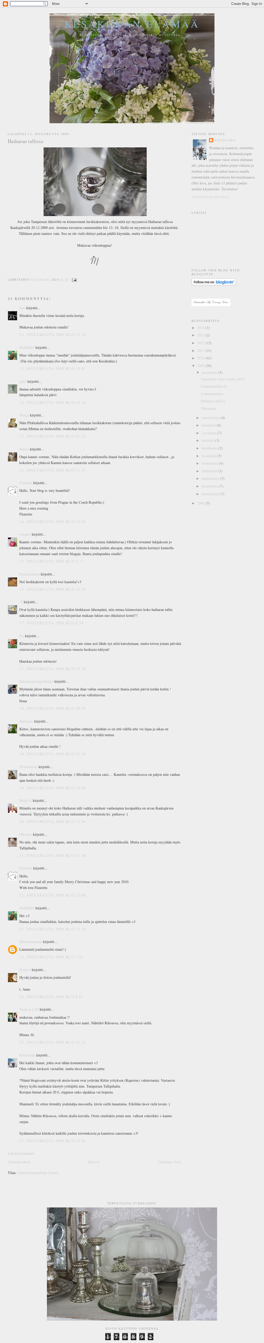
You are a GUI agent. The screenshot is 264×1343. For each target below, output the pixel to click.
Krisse (24, 449)
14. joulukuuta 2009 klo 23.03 (52, 521)
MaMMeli (27, 347)
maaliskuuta (211, 478)
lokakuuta (209, 425)
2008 (201, 503)
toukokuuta (210, 463)
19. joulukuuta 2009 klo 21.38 (52, 753)
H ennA (25, 969)
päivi (23, 381)
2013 (201, 335)
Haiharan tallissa (213, 400)
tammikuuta (211, 493)
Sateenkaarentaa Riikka (36, 681)
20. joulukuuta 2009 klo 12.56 (52, 821)
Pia (21, 635)
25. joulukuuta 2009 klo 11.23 (52, 1042)
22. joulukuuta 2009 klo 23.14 (52, 929)
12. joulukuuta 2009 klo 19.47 (52, 368)
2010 (201, 357)
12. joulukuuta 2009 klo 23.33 (52, 470)
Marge (24, 415)
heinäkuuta (210, 448)
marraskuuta (211, 417)
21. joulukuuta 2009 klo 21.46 (52, 855)
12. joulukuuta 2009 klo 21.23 (52, 436)
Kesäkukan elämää (132, 23)
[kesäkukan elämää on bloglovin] (214, 284)
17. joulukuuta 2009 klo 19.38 (52, 668)
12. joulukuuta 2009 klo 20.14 (52, 402)
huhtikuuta (210, 470)
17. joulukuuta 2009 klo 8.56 (51, 622)
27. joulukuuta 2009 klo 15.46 (52, 1140)
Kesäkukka (27, 1055)
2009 (201, 365)
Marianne (26, 721)
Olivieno (25, 834)
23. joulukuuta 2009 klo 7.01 (51, 956)
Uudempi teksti (19, 1161)
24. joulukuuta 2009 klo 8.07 (51, 996)
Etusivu (94, 1161)
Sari (22, 307)
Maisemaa (208, 408)
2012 (201, 342)
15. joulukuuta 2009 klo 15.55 (52, 589)
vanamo (25, 534)
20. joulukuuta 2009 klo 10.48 (52, 787)
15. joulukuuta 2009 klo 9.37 (51, 561)
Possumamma (29, 574)
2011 (201, 350)
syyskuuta (209, 432)
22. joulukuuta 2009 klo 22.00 (52, 895)
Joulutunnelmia (212, 393)
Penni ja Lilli (29, 1009)
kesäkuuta (209, 455)
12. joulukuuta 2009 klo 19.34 (52, 334)
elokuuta (208, 440)
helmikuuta (210, 486)
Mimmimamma (30, 941)
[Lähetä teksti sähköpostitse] (74, 279)
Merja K (25, 800)
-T (21, 601)
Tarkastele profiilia (211, 197)
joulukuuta (210, 372)
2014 (201, 327)
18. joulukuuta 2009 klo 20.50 (52, 708)
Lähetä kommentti (21, 1153)
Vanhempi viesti (169, 1161)
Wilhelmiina (28, 766)
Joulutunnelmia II (214, 386)
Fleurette (25, 482)
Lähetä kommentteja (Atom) (38, 1172)
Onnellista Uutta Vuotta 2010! (223, 379)
